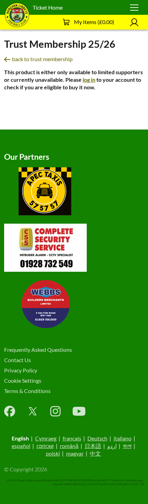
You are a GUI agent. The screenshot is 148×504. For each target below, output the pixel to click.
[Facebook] (9, 411)
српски (45, 446)
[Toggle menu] (134, 7)
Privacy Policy (20, 370)
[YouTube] (79, 411)
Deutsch (97, 438)
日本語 (93, 446)
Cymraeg (45, 438)
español (21, 446)
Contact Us (17, 360)
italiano (122, 438)
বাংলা (127, 446)
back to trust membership (42, 59)
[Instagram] (55, 411)
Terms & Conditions (27, 391)
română (69, 446)
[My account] (134, 22)
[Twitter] (32, 411)
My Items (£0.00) (94, 22)
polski (53, 453)
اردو (112, 446)
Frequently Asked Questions (38, 349)
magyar (75, 453)
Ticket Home (48, 7)
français (72, 438)
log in (89, 79)
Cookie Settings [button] (22, 380)
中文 (95, 453)
